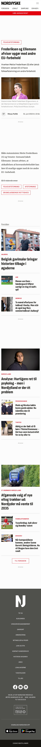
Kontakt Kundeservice (20, 651)
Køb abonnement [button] (20, 13)
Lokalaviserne (20, 667)
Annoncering (20, 635)
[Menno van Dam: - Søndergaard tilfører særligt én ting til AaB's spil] (7, 280)
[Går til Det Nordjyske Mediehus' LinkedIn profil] (26, 687)
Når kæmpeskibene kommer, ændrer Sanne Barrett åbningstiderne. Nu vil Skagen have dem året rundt (27, 546)
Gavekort (20, 629)
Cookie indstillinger (20, 743)
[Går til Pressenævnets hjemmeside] (20, 710)
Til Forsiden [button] (20, 561)
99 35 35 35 (22, 700)
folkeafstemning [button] (11, 42)
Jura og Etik (20, 646)
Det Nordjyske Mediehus (24, 695)
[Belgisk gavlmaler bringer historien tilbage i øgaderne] (20, 240)
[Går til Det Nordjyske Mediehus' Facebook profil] (15, 687)
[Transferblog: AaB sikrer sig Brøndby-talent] (7, 522)
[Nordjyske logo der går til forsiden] (10, 3)
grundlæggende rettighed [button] (16, 193)
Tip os (20, 613)
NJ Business (20, 619)
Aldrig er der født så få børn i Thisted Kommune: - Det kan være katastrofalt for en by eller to (27, 430)
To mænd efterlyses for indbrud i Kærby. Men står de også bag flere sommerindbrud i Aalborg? (27, 306)
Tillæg (20, 678)
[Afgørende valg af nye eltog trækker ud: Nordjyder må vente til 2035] (20, 476)
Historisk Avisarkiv (20, 657)
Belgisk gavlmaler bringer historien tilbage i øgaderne (19, 263)
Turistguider (20, 673)
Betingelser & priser (20, 640)
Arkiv (21, 662)
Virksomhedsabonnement (20, 624)
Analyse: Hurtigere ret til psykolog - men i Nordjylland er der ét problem (19, 385)
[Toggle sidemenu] (37, 3)
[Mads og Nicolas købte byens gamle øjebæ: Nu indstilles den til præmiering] (7, 407)
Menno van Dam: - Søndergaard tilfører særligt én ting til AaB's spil (25, 285)
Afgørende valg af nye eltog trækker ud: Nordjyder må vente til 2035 (17, 502)
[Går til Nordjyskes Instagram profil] (20, 687)
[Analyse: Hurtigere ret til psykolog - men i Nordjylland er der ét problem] (20, 359)
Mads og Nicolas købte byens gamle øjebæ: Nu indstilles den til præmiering (25, 409)
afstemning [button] (30, 187)
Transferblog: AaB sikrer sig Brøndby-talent (26, 524)
